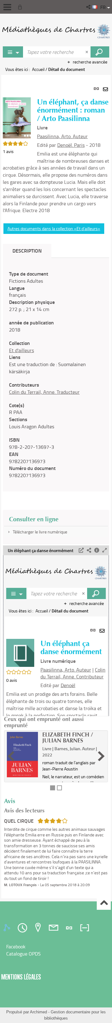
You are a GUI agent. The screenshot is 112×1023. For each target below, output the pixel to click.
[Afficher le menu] (7, 7)
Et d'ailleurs (21, 350)
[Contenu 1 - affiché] (52, 787)
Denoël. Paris (71, 145)
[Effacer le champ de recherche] (87, 52)
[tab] (8, 928)
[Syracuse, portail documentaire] (56, 31)
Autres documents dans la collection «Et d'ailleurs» (53, 228)
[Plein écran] (104, 550)
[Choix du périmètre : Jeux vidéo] (13, 52)
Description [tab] (27, 250)
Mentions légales (21, 977)
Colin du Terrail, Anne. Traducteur (44, 391)
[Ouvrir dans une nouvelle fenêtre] (81, 550)
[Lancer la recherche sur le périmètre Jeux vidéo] (100, 52)
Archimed (38, 1012)
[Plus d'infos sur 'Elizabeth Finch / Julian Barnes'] (22, 754)
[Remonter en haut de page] (104, 903)
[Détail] (96, 550)
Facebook (16, 946)
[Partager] (89, 550)
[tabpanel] (56, 486)
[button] (89, 7)
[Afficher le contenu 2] (59, 787)
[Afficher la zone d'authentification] (21, 7)
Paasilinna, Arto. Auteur (62, 136)
